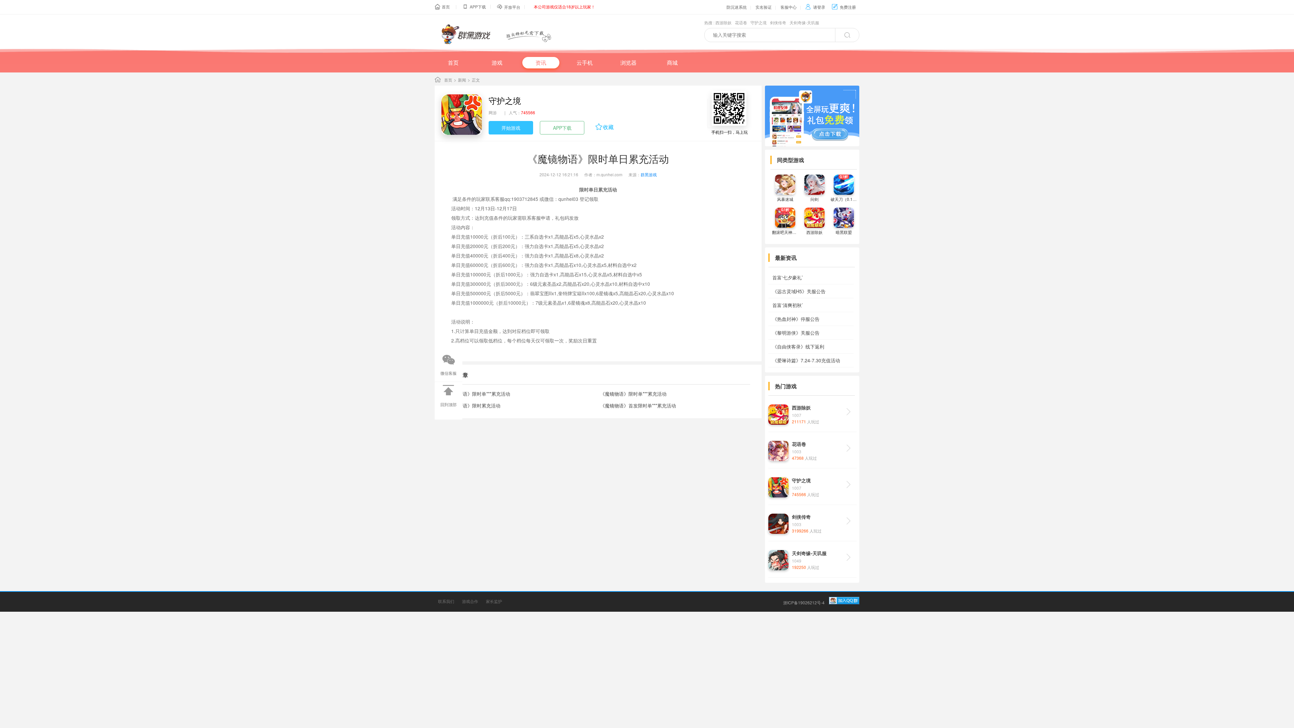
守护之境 (758, 22)
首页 (446, 6)
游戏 (497, 62)
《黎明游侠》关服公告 (796, 332)
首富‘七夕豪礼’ (787, 277)
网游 (493, 112)
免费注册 (844, 7)
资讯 (540, 62)
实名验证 (764, 7)
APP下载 (562, 127)
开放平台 (512, 7)
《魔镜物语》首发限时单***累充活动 (638, 405)
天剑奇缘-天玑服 (804, 22)
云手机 (585, 62)
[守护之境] (461, 114)
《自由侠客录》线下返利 (798, 346)
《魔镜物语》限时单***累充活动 (477, 393)
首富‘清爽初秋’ (787, 305)
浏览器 (628, 62)
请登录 (815, 7)
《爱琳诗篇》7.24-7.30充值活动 (806, 360)
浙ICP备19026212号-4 (804, 602)
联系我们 (446, 601)
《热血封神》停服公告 (796, 318)
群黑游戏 (649, 174)
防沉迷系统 (737, 7)
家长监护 (494, 601)
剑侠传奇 (778, 22)
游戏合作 (470, 601)
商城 (672, 62)
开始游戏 (510, 127)
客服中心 (788, 7)
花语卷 (741, 22)
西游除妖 (723, 22)
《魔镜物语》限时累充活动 (472, 405)
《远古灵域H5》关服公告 (799, 291)
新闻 (462, 80)
